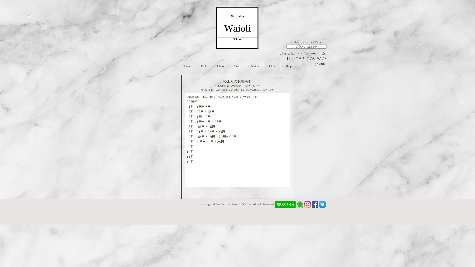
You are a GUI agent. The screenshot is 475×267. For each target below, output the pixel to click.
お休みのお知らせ (306, 46)
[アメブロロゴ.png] (300, 204)
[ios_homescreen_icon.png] (322, 204)
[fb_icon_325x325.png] (315, 204)
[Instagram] (307, 204)
